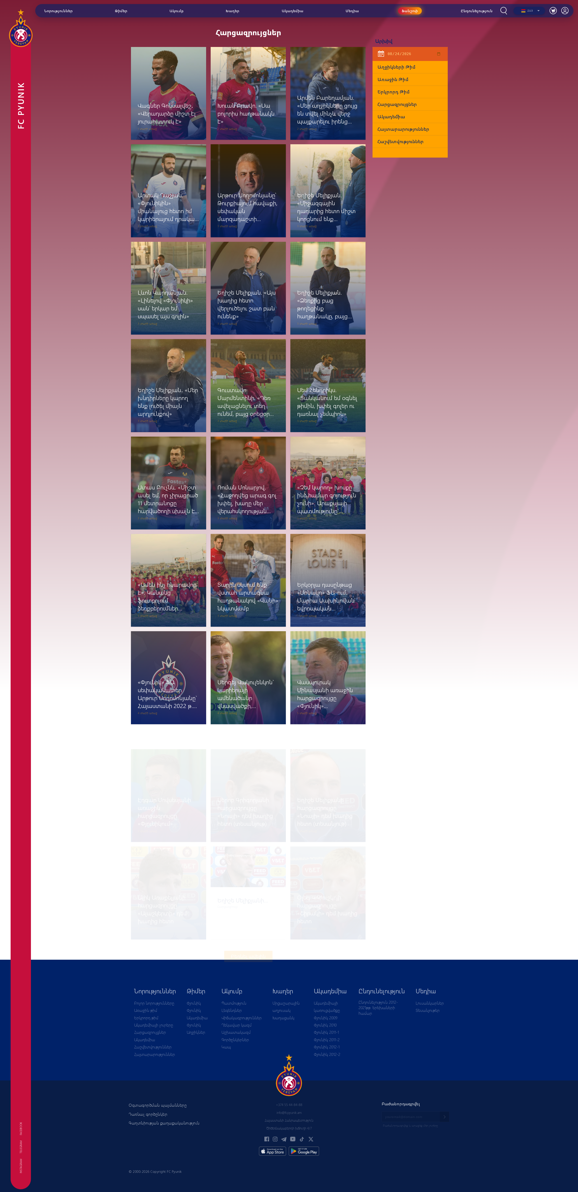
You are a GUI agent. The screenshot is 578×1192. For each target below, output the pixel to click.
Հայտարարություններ (403, 129)
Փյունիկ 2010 (325, 1025)
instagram (20, 1166)
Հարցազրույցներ (397, 104)
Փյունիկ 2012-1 (327, 1047)
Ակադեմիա (391, 117)
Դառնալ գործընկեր (148, 1114)
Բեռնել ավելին (248, 936)
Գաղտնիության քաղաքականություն (164, 1123)
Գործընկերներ (235, 1039)
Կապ (226, 1047)
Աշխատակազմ (236, 1032)
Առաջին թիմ (393, 79)
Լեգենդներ (231, 1010)
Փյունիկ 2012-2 (327, 1054)
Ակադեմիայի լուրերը (153, 1025)
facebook (20, 1128)
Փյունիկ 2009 (325, 1017)
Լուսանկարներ (430, 1003)
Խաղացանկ (283, 1017)
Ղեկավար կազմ (236, 1025)
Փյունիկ (194, 1003)
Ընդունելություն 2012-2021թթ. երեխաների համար (378, 1007)
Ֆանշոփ (410, 10)
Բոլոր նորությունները (154, 1003)
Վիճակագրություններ (241, 1017)
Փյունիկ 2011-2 (327, 1039)
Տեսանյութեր (428, 1010)
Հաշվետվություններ (401, 141)
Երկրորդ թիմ (394, 92)
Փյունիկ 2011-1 (326, 1032)
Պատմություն (233, 1003)
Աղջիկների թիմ (396, 67)
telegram (20, 1147)
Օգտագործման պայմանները (158, 1105)
